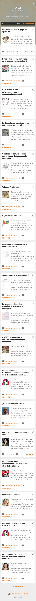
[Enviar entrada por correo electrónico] (17, 52)
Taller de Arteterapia (10, 187)
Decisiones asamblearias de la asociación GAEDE (14, 245)
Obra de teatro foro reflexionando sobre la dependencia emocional (12, 92)
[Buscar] (33, 4)
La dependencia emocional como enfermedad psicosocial (15, 124)
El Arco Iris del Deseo (11, 495)
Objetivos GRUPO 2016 (11, 216)
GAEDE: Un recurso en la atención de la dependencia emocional (13, 339)
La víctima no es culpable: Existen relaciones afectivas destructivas (13, 556)
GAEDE (18, 7)
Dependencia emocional (14, 17)
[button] (33, 29)
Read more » (29, 51)
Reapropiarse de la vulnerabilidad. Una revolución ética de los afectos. (14, 463)
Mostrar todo (28, 24)
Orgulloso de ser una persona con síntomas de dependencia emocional (14, 156)
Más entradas (18, 587)
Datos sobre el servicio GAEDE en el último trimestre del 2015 (14, 60)
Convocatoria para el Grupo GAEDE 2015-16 (13, 524)
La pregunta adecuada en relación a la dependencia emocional (12, 306)
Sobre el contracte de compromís (15, 275)
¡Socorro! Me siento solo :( (13, 403)
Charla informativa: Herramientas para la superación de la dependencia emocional (15, 372)
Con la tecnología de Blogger (19, 594)
